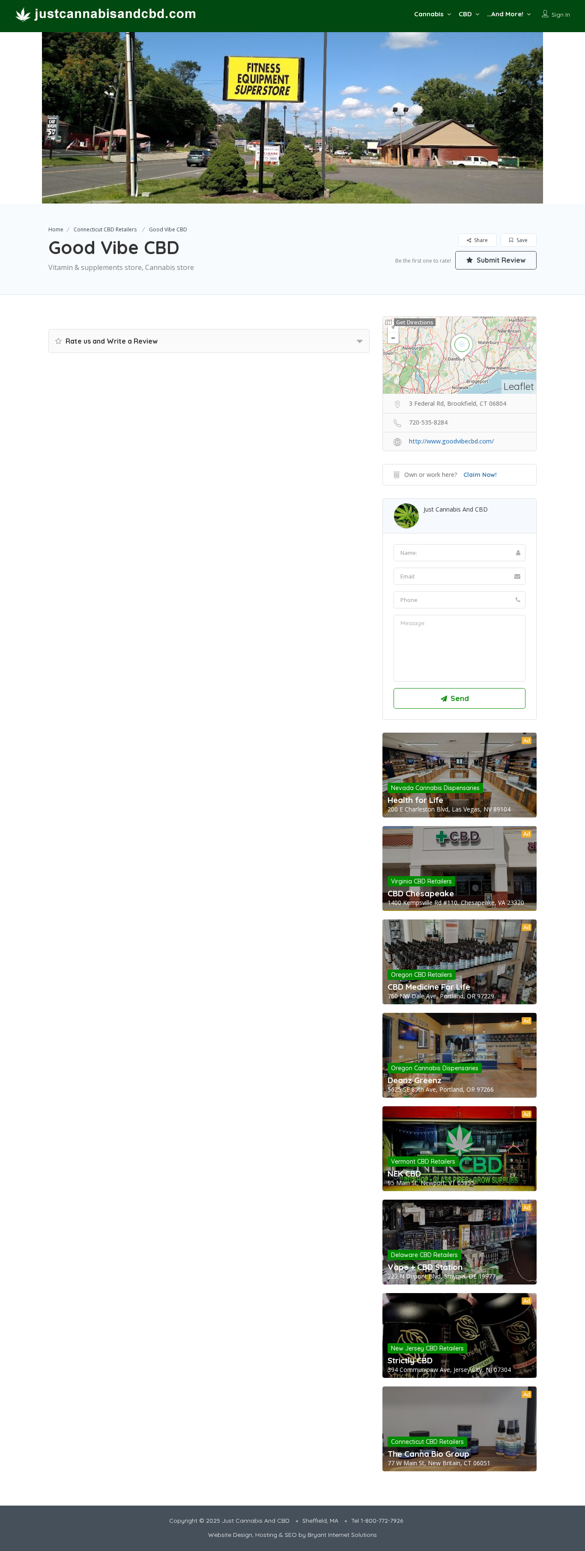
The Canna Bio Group (428, 1454)
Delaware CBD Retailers (424, 1255)
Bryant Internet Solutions (342, 1535)
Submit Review (500, 260)
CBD (465, 14)
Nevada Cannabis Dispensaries (435, 788)
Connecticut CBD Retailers (105, 229)
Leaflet (519, 386)
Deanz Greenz (415, 1080)
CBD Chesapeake (421, 893)
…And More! (505, 14)
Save (521, 240)
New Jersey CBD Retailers (427, 1348)
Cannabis (429, 14)
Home (55, 229)
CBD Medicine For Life (429, 987)
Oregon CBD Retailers (421, 975)
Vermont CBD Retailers (423, 1161)
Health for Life (415, 800)
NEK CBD (404, 1173)
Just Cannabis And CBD (456, 509)
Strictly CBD (410, 1360)
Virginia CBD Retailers (421, 881)
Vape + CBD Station (425, 1267)
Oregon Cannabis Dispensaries (434, 1068)
